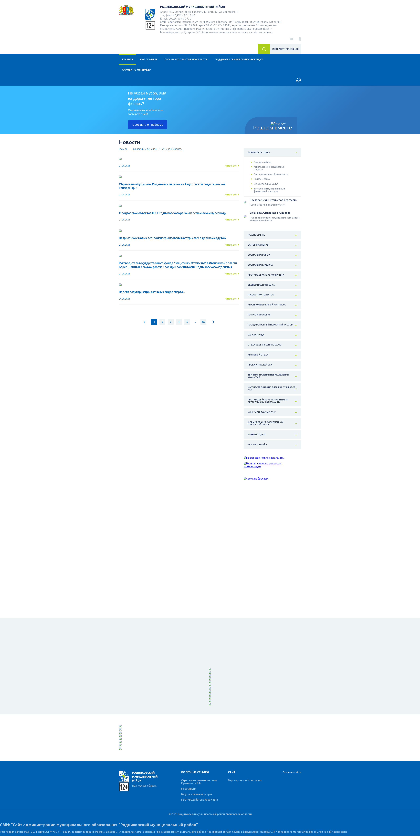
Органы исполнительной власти (186, 59)
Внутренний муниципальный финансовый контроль (269, 190)
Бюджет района (262, 162)
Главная (127, 59)
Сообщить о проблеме (147, 124)
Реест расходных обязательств (271, 174)
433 (203, 322)
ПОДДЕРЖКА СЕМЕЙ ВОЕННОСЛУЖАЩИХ (239, 59)
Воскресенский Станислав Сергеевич (273, 200)
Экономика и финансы (144, 149)
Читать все (231, 165)
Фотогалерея (148, 59)
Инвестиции (188, 788)
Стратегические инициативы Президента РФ (199, 782)
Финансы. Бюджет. (172, 149)
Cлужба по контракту (136, 70)
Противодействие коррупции (199, 799)
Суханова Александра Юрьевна (270, 212)
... (195, 322)
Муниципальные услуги (266, 184)
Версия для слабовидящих (245, 780)
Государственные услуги (196, 794)
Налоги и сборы (262, 179)
